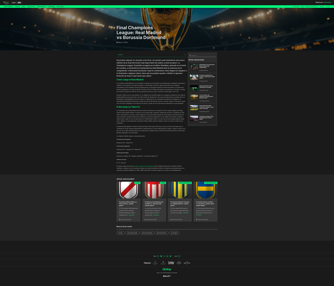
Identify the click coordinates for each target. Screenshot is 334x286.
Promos (328, 6)
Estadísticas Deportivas (312, 6)
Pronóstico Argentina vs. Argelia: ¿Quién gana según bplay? (207, 77)
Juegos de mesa (41, 6)
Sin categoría (174, 233)
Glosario (120, 233)
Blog (302, 6)
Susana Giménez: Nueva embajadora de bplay (206, 86)
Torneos (322, 6)
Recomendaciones (161, 233)
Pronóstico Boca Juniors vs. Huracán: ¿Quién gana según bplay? (205, 203)
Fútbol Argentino (8, 6)
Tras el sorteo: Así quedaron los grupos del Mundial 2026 (206, 96)
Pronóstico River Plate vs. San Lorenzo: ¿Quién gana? (128, 203)
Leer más (131, 215)
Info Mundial (296, 6)
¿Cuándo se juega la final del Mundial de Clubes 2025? (206, 118)
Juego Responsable (132, 233)
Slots (23, 6)
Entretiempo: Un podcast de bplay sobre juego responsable (207, 66)
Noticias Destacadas (147, 233)
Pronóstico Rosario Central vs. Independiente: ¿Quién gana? (179, 203)
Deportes (17, 6)
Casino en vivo (31, 6)
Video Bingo (51, 6)
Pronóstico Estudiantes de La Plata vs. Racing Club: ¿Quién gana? (154, 203)
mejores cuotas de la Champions (143, 166)
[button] (184, 54)
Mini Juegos (60, 6)
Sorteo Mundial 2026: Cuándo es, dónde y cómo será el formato (206, 107)
